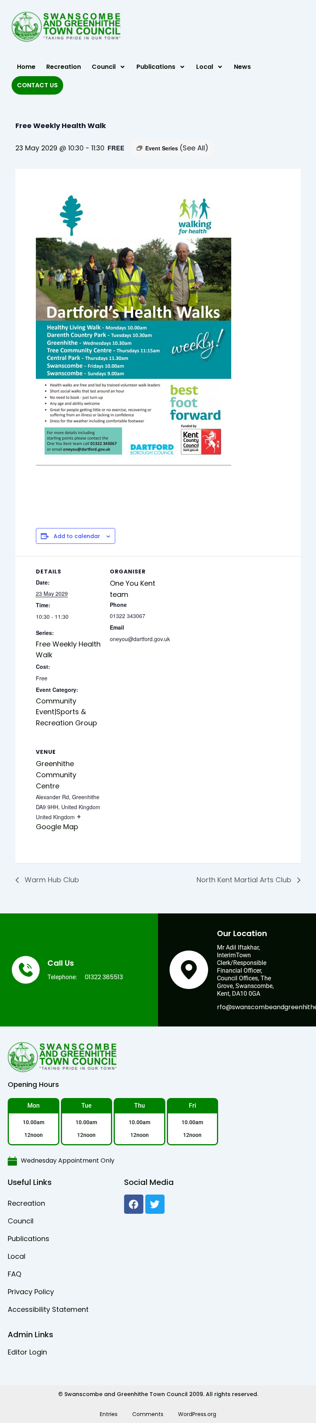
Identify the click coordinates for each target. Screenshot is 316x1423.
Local (204, 66)
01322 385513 (104, 977)
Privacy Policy (31, 1291)
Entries (109, 1414)
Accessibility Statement (48, 1309)
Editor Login (27, 1352)
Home (26, 66)
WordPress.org (197, 1414)
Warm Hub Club (51, 880)
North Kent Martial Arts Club (245, 880)
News (242, 66)
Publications (155, 66)
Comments (147, 1414)
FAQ (14, 1274)
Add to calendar (77, 536)
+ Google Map (58, 821)
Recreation (63, 66)
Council (104, 66)
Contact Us (37, 85)
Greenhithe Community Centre (56, 775)
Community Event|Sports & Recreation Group (66, 712)
